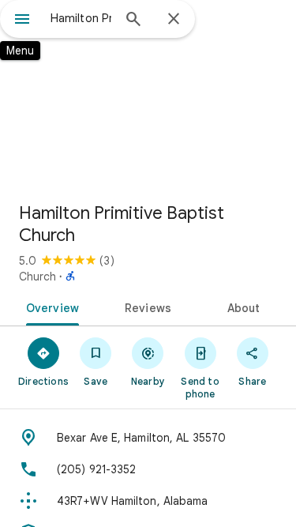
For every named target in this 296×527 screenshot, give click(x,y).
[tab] (49, 307)
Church (37, 276)
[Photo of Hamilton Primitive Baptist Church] (148, 95)
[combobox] (81, 18)
